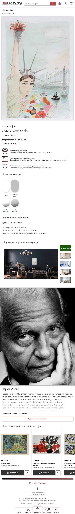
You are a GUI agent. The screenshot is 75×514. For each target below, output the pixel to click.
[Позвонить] (71, 3)
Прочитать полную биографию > (15, 413)
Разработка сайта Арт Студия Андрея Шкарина (37, 504)
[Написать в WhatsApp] (59, 3)
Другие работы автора (37, 419)
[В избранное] (27, 472)
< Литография (7, 10)
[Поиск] (53, 3)
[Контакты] (37, 488)
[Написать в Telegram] (65, 3)
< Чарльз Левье (8, 13)
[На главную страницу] (12, 3)
